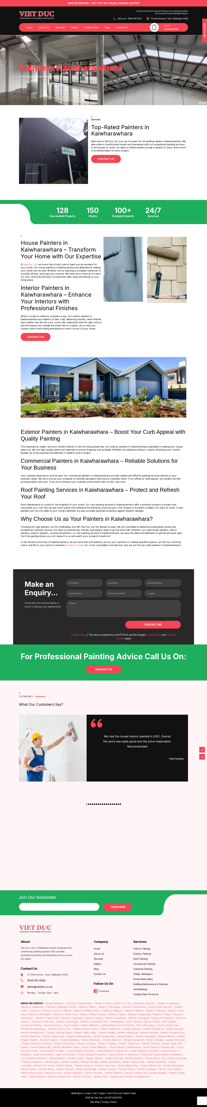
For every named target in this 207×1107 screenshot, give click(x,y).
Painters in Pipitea (94, 1018)
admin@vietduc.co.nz (39, 986)
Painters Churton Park (168, 1025)
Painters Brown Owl (155, 1058)
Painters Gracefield (110, 1061)
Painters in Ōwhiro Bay (47, 1018)
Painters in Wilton (87, 1007)
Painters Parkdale (154, 1039)
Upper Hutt (105, 1093)
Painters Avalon (75, 1058)
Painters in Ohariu (161, 1014)
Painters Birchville (114, 1058)
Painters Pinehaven (175, 1039)
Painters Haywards (156, 1061)
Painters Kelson (64, 1065)
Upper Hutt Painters (65, 1054)
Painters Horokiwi (149, 1032)
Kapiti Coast (129, 1093)
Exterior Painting (142, 953)
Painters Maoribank (91, 1039)
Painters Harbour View (133, 1061)
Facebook (104, 991)
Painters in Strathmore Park (94, 1021)
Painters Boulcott (133, 1058)
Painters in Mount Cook (65, 1014)
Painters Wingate (158, 1072)
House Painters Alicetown (34, 1058)
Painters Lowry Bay (105, 1065)
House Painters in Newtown (92, 1054)
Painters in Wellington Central (61, 1007)
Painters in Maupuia (112, 1010)
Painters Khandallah (146, 1036)
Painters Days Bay (176, 1058)
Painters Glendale (89, 1061)
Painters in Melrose (133, 1010)
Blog (107, 27)
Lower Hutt (90, 1093)
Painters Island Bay (31, 1036)
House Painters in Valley (52, 1050)
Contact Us (122, 27)
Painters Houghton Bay (172, 1032)
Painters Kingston (48, 1039)
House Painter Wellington (94, 1047)
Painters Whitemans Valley (66, 1047)
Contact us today (75, 545)
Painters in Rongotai (139, 1018)
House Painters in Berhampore (125, 1047)
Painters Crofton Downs (86, 1028)
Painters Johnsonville (53, 1036)
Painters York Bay (82, 1076)
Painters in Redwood (115, 1018)
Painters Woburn (37, 1076)
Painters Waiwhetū (73, 1072)
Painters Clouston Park (59, 1028)
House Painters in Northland (123, 1054)
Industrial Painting (142, 969)
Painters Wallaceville (40, 1047)
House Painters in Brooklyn (80, 1050)
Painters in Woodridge (109, 1007)
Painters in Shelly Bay (43, 1021)
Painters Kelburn (125, 1036)
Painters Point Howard (169, 1069)
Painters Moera (46, 1069)
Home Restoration (143, 979)
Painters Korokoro (84, 1065)
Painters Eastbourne (32, 1061)
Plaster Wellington (143, 974)
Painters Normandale (86, 1069)
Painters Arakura (57, 1058)
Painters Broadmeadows (33, 1028)
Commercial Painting (144, 963)
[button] (86, 804)
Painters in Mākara (62, 1010)
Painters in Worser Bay (134, 1007)
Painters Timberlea (107, 1043)
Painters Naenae (65, 1069)
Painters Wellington (54, 1003)
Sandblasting (140, 989)
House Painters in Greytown (144, 1050)
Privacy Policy (78, 634)
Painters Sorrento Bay (136, 1072)
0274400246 (171, 29)
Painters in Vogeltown (168, 1003)
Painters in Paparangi (71, 1018)
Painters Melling (29, 1069)
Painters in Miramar (155, 1010)
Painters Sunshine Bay (59, 1076)
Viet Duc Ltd (30, 264)
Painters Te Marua (86, 1043)
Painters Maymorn (112, 1039)
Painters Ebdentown (110, 1028)
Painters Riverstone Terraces (36, 1043)
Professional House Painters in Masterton (161, 1054)
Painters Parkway (107, 1069)
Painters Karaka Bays (104, 1036)
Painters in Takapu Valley (79, 1003)
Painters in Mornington (39, 1014)
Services (60, 27)
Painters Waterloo (113, 1072)
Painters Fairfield (70, 1061)
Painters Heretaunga (127, 1032)
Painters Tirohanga (146, 1069)
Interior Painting (141, 948)
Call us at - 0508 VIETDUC (129, 18)
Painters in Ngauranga (139, 1014)
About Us (44, 27)
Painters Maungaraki (174, 1065)
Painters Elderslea (132, 1028)
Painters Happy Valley (85, 1032)
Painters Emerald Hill (153, 1028)
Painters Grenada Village (59, 1032)
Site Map (95, 1102)
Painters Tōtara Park (129, 1043)
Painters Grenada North (33, 1032)
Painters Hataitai (107, 1032)
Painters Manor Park (151, 1065)
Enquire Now (92, 27)
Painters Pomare (53, 1072)
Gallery (75, 27)
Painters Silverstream (64, 1043)
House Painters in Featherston (112, 1050)
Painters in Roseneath (162, 1018)
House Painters (71, 1025)
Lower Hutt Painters (43, 1054)
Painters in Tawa (103, 1003)
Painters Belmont (94, 1058)
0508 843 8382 (36, 980)
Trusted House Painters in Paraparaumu (129, 1076)
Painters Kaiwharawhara (78, 1036)
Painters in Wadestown (33, 1007)
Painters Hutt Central (44, 1065)
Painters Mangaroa (69, 1039)
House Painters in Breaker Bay (158, 1047)
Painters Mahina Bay (127, 1065)
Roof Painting (140, 958)
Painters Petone (126, 1069)
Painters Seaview (93, 1072)
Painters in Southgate (67, 1021)
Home (29, 27)
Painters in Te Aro (122, 1003)
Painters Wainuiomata (32, 1072)
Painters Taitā (100, 1076)
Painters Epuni (52, 1061)
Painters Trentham (151, 1043)
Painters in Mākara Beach (87, 1010)
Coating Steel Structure (145, 994)
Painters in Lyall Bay (40, 1010)
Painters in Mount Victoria (93, 1014)
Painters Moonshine (134, 1039)
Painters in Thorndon (144, 1003)
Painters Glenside (174, 1028)
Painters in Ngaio (116, 1014)
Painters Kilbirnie (166, 1036)
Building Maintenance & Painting (150, 984)
